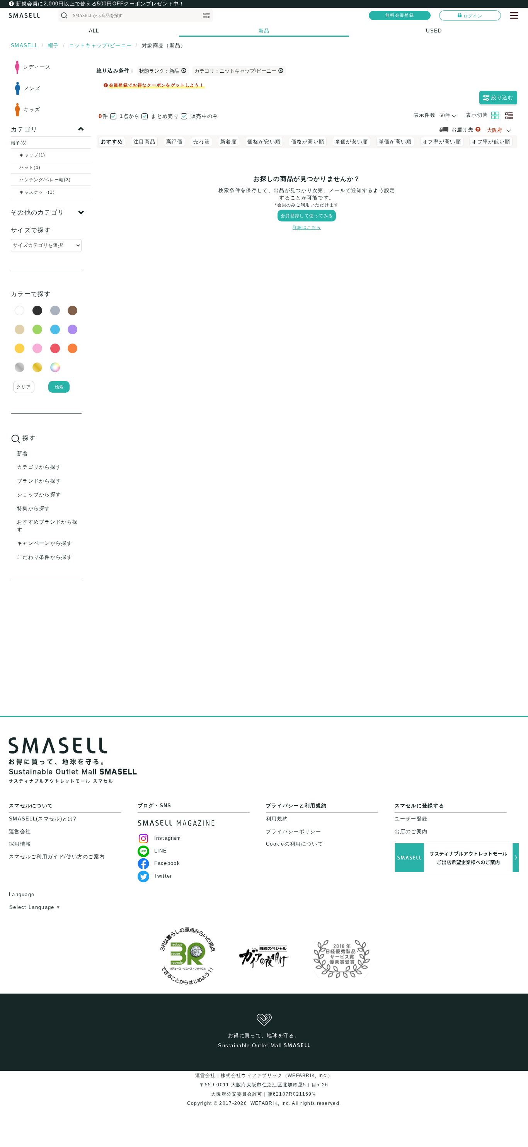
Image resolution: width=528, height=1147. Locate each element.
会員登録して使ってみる (307, 215)
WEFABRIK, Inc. (270, 1103)
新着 (22, 453)
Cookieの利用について (294, 844)
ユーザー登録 (411, 819)
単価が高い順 (395, 142)
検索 (59, 387)
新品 (264, 31)
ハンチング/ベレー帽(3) (45, 179)
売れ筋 (201, 142)
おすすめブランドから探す (47, 526)
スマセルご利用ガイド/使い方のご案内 (57, 856)
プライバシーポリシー (293, 831)
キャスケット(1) (37, 192)
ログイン (472, 16)
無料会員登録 (399, 15)
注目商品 (144, 142)
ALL (94, 31)
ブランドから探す (39, 481)
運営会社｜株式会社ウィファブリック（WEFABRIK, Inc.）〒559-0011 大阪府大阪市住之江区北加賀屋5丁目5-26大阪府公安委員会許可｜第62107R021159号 (264, 1085)
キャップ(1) (32, 155)
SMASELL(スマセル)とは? (43, 819)
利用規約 (277, 819)
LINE (160, 851)
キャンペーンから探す (44, 543)
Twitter (163, 876)
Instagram (167, 838)
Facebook (167, 863)
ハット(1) (30, 167)
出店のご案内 (411, 831)
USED (434, 31)
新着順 (228, 142)
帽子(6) (19, 143)
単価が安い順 (351, 142)
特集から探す (33, 508)
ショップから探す (39, 494)
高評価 (174, 142)
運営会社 (20, 831)
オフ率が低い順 (491, 142)
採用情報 (20, 844)
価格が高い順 (307, 142)
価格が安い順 (264, 142)
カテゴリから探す (39, 467)
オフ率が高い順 (441, 142)
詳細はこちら (307, 227)
